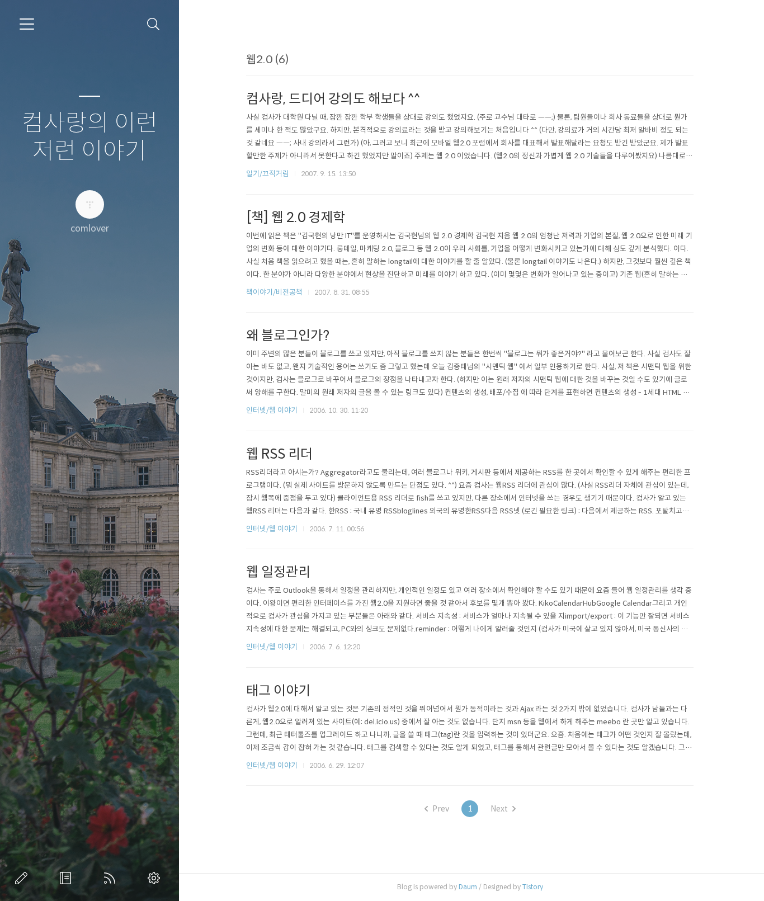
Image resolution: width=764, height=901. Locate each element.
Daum (468, 887)
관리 (156, 878)
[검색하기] (153, 24)
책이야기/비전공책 (274, 292)
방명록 (67, 878)
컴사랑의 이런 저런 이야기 (90, 137)
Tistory (532, 887)
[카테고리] (27, 24)
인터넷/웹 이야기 (272, 410)
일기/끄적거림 (267, 173)
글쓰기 (23, 878)
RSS (111, 878)
